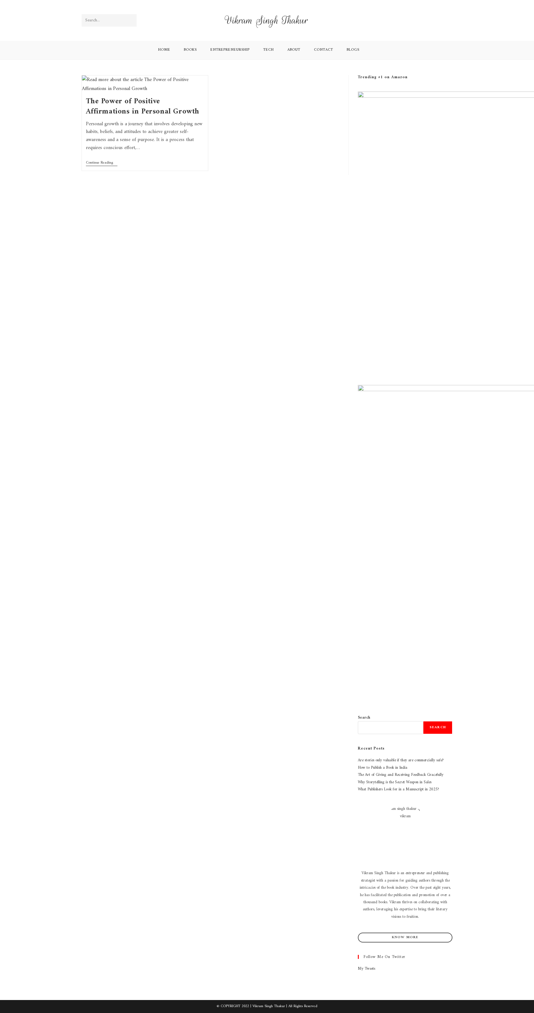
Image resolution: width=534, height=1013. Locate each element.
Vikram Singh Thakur (267, 20)
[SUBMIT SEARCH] (131, 20)
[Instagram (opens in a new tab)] (439, 20)
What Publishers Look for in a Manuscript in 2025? (398, 789)
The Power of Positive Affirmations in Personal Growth (143, 106)
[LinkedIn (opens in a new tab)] (448, 20)
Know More (405, 937)
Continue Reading (101, 163)
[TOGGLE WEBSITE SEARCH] (374, 50)
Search (364, 717)
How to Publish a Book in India (382, 767)
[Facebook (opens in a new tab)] (430, 20)
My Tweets (366, 968)
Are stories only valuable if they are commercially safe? (401, 760)
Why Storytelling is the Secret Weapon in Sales (394, 782)
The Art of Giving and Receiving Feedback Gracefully (400, 774)
